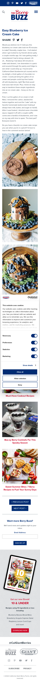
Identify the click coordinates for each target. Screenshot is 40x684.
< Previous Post (20, 502)
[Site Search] (3, 12)
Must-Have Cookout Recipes (20, 395)
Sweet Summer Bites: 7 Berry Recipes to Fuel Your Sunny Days (20, 488)
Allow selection (20, 378)
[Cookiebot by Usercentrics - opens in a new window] (28, 297)
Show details (28, 365)
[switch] (34, 342)
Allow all (20, 372)
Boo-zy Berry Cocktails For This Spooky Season (20, 441)
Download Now (20, 630)
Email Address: (20, 532)
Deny (20, 385)
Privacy (27, 668)
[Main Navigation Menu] (36, 12)
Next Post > (20, 508)
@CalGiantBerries (20, 643)
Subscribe (14, 668)
